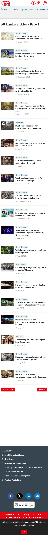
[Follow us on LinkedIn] (28, 496)
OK (24, 532)
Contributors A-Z (12, 518)
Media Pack (34, 9)
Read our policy (27, 525)
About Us (7, 9)
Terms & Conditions (32, 518)
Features (19, 123)
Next (43, 389)
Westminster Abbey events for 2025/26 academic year (29, 179)
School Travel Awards (13, 471)
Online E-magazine (20, 9)
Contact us (9, 515)
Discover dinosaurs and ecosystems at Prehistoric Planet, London (30, 322)
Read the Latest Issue (14, 455)
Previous (10, 389)
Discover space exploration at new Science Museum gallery (30, 358)
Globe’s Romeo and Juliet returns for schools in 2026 (30, 144)
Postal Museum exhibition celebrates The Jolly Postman (28, 37)
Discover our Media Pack (15, 463)
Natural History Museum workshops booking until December (31, 375)
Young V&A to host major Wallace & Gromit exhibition (30, 89)
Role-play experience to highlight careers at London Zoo (30, 214)
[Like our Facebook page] (11, 496)
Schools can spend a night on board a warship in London (28, 196)
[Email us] (37, 496)
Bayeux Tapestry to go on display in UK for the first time (30, 286)
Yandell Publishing (12, 480)
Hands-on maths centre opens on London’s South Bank (30, 54)
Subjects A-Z (35, 515)
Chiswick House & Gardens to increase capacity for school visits (30, 72)
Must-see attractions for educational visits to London (28, 127)
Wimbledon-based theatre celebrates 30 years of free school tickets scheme (30, 232)
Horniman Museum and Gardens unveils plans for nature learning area (30, 108)
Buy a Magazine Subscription (17, 475)
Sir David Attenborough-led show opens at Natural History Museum (30, 303)
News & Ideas (21, 33)
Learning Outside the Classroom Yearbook (23, 467)
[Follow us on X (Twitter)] (19, 496)
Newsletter (9, 459)
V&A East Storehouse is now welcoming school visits (28, 161)
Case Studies (21, 264)
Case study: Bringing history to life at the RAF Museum (30, 268)
